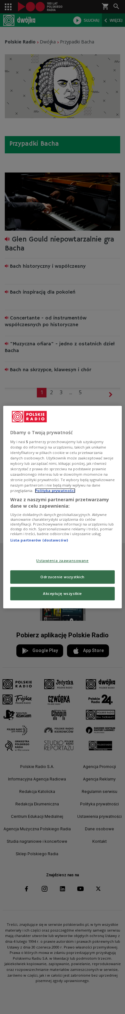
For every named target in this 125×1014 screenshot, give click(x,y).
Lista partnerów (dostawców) (39, 540)
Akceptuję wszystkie (62, 593)
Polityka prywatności (55, 490)
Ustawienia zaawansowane (62, 560)
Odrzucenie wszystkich (62, 576)
